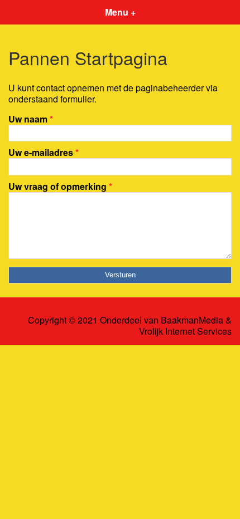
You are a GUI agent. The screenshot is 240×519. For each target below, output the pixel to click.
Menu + (120, 12)
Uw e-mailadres (43, 152)
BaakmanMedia (192, 320)
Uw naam (30, 118)
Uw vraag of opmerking (60, 186)
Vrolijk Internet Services (185, 331)
